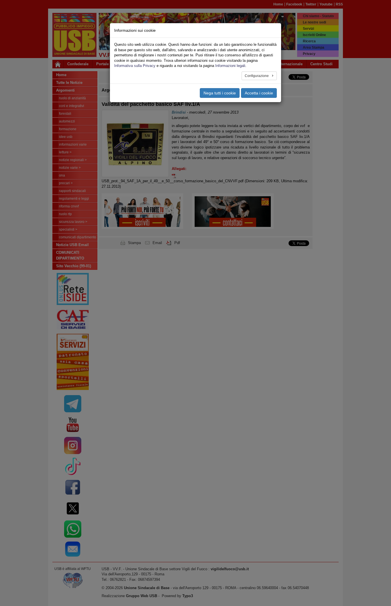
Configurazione (257, 76)
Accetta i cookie (259, 93)
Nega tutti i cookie (220, 93)
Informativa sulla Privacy (134, 66)
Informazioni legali (230, 66)
